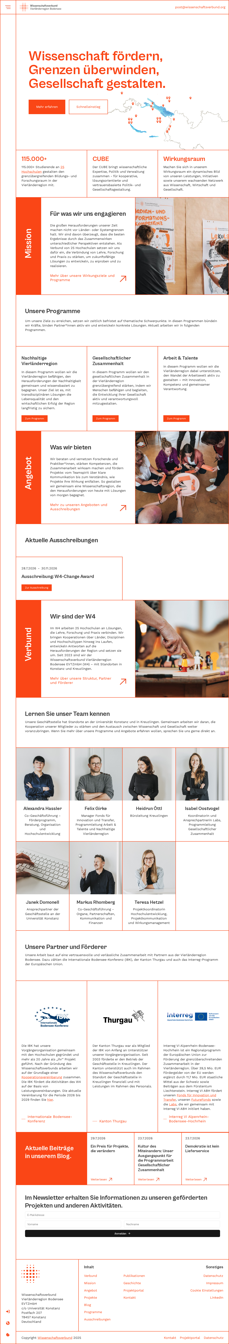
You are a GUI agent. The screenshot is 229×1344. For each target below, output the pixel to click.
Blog (87, 1305)
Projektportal (133, 1290)
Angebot (90, 1290)
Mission (90, 1283)
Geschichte (132, 1283)
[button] (8, 7)
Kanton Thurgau (112, 1121)
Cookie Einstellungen (206, 1290)
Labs (172, 1104)
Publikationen (134, 1276)
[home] (38, 7)
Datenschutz (213, 1276)
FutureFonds (201, 1099)
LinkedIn (216, 1297)
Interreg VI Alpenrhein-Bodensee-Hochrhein (189, 1118)
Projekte (90, 1297)
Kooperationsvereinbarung (41, 1077)
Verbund (90, 1276)
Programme (93, 1312)
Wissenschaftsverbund (55, 1338)
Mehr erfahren (47, 107)
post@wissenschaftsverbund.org (200, 7)
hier (50, 1099)
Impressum (214, 1283)
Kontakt (129, 1297)
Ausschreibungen (97, 1319)
